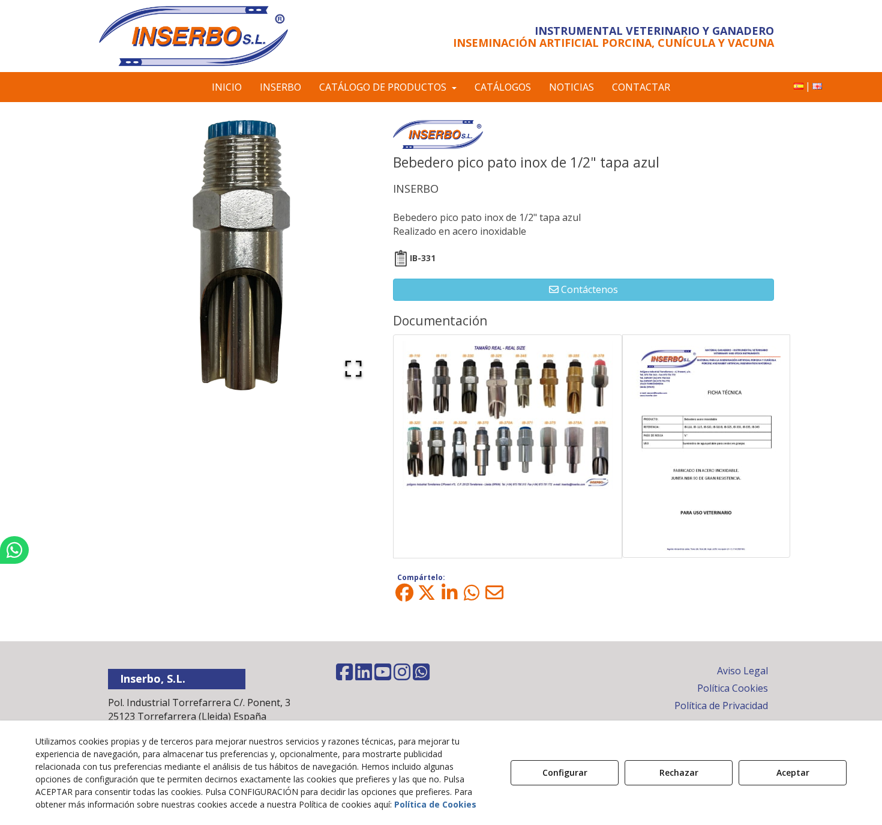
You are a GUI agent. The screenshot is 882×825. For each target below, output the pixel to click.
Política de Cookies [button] (435, 804)
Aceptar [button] (792, 772)
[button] (208, 36)
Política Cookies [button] (732, 688)
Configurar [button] (564, 772)
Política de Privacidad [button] (721, 705)
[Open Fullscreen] (353, 368)
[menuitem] (798, 86)
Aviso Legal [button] (742, 670)
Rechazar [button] (678, 772)
